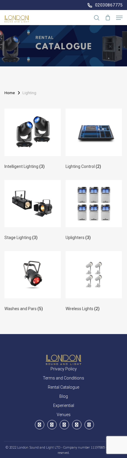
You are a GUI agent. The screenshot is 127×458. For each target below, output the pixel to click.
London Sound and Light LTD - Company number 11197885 (61, 447)
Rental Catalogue (63, 387)
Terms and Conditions (63, 378)
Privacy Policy (64, 369)
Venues (64, 414)
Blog (63, 396)
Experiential (63, 405)
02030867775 (109, 5)
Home (9, 93)
